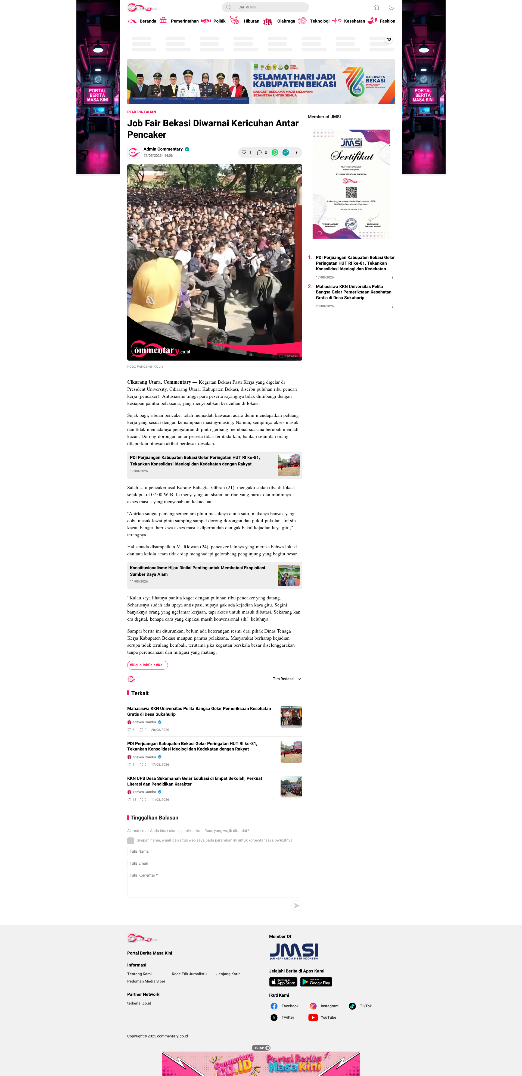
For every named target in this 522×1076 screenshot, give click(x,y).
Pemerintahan (141, 112)
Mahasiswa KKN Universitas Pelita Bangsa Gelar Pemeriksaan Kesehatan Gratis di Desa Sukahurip (199, 711)
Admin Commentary (163, 149)
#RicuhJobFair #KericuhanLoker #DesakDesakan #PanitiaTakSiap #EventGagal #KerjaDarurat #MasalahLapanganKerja (149, 665)
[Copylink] (285, 152)
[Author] (134, 152)
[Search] (228, 7)
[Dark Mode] (391, 7)
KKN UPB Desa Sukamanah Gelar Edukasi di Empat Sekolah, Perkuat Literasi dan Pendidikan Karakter (194, 781)
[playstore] (316, 982)
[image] (291, 717)
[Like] (244, 152)
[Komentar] (259, 152)
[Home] (376, 7)
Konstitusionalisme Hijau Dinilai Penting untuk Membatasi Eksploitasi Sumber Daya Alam (197, 571)
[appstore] (283, 982)
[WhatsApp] (275, 152)
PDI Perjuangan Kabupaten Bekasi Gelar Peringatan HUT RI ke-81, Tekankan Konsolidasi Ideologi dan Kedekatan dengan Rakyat (195, 460)
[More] (296, 152)
